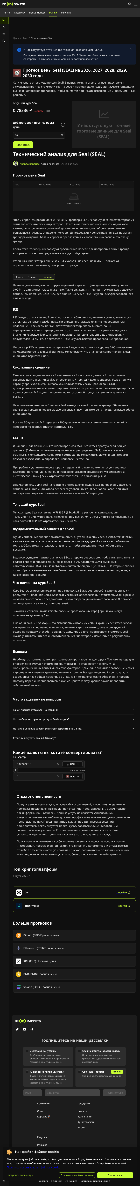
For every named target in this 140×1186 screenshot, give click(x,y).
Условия (43, 1180)
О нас (40, 1111)
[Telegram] (32, 1029)
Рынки (53, 12)
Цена (16, 38)
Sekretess (56, 1180)
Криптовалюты (86, 1122)
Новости (82, 1111)
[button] (73, 709)
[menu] (4, 30)
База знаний (85, 1116)
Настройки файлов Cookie (95, 1180)
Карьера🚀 (43, 1116)
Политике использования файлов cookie (33, 1167)
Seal (25, 38)
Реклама (66, 12)
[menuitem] (4, 20)
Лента (6, 12)
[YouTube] (25, 1029)
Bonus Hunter (37, 12)
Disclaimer (71, 1180)
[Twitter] (17, 1029)
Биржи (82, 1127)
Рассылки (19, 12)
